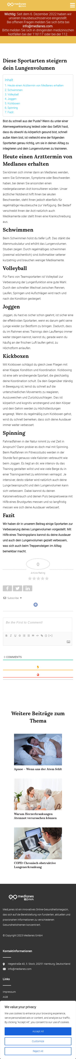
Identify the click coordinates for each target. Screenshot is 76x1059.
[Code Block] (37, 635)
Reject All (38, 1051)
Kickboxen (14, 103)
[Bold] (6, 635)
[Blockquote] (33, 635)
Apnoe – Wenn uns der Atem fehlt (38, 769)
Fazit (10, 112)
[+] (51, 635)
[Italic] (10, 635)
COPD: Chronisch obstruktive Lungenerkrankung (35, 865)
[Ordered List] (24, 635)
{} (46, 635)
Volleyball (13, 94)
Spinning (13, 107)
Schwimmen (15, 90)
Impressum (9, 991)
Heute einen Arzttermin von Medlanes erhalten (35, 85)
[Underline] (15, 635)
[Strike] (19, 635)
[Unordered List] (28, 635)
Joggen (12, 98)
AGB (5, 997)
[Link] (41, 635)
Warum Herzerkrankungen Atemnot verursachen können (35, 816)
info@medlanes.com (38, 26)
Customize (38, 1041)
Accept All (38, 1031)
